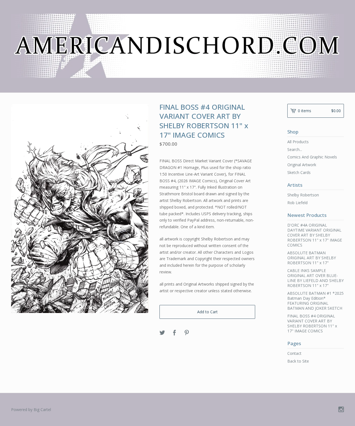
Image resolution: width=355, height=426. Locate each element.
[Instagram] (341, 410)
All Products (298, 141)
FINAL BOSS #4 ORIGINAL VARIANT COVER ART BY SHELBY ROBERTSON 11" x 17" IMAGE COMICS (312, 323)
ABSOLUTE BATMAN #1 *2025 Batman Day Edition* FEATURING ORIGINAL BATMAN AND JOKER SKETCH (315, 301)
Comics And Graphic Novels (312, 157)
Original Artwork (301, 164)
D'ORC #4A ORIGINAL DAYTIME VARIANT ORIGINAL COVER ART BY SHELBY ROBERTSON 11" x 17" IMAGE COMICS (314, 235)
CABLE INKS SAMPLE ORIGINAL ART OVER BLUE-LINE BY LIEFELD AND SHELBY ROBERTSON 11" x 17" (315, 278)
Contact (294, 353)
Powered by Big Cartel (31, 409)
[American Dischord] (177, 46)
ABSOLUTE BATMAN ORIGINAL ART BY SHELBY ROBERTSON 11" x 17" (311, 257)
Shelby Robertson (303, 194)
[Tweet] (162, 333)
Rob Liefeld (297, 202)
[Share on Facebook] (174, 333)
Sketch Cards (299, 172)
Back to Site (298, 361)
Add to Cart (207, 311)
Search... (294, 150)
